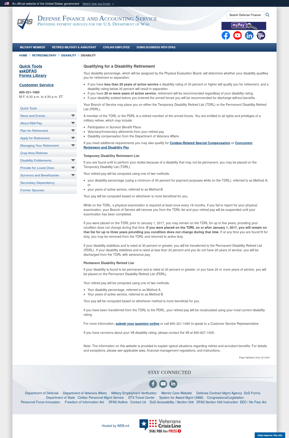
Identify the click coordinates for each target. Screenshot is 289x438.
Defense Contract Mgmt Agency (219, 393)
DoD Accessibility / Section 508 (172, 402)
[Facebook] (225, 35)
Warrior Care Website (176, 393)
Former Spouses (32, 190)
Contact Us (138, 402)
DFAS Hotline (118, 402)
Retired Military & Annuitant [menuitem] (74, 47)
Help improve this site (270, 435)
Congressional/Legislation (225, 397)
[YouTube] (163, 384)
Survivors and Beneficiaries (39, 175)
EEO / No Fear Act (253, 402)
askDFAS (28, 71)
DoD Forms (252, 393)
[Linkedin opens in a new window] (249, 35)
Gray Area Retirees (34, 153)
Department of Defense (41, 393)
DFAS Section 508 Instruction (217, 402)
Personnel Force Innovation (40, 402)
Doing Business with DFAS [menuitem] (156, 47)
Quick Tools (30, 66)
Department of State (60, 397)
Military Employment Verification (134, 393)
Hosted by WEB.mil (115, 425)
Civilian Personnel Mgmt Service (102, 397)
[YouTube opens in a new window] (237, 35)
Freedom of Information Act (84, 402)
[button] (98, 3)
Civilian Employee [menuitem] (116, 47)
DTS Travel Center (141, 397)
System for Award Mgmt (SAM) (181, 397)
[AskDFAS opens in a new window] (261, 35)
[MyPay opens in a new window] (243, 25)
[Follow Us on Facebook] (153, 384)
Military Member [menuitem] (32, 47)
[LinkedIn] (173, 384)
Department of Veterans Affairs (85, 393)
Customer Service (36, 85)
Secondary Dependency (37, 182)
